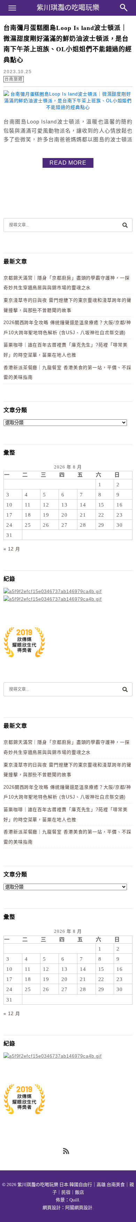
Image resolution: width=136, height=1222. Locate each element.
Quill (74, 1199)
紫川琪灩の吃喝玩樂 (68, 8)
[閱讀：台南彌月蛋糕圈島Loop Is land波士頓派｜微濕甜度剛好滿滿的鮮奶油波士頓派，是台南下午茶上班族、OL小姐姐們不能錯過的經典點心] (68, 107)
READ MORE (68, 163)
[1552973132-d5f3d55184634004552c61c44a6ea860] (24, 661)
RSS (66, 1151)
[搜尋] (125, 224)
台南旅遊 (14, 79)
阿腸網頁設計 (78, 1207)
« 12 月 (11, 549)
